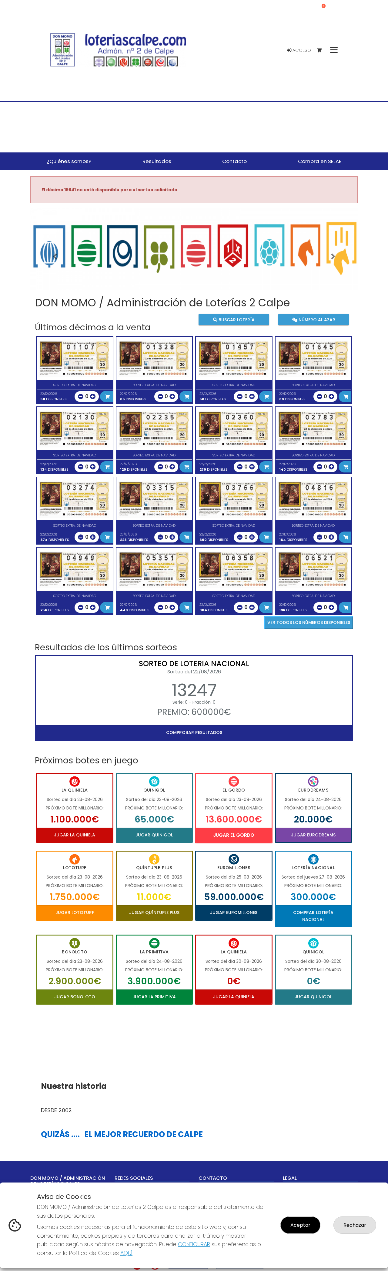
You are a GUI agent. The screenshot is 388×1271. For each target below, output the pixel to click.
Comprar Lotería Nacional (313, 915)
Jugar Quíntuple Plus (154, 912)
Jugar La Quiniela (74, 835)
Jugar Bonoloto (74, 997)
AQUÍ (126, 1253)
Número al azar (316, 319)
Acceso (301, 50)
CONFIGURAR (194, 1244)
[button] (54, 256)
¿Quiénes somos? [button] (69, 161)
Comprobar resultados (194, 732)
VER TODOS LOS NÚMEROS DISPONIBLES (308, 622)
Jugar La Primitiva (154, 997)
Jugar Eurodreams (313, 835)
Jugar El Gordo (233, 835)
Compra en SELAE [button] (319, 161)
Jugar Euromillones (233, 912)
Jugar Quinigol (154, 835)
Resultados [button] (156, 161)
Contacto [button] (234, 161)
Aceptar (300, 1225)
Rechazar (354, 1225)
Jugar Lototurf (74, 912)
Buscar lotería (236, 319)
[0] (322, 50)
